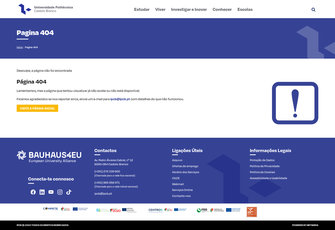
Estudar (141, 9)
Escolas (245, 9)
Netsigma (312, 225)
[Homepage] (65, 208)
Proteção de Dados (262, 160)
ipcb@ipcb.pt (120, 99)
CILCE (176, 178)
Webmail (178, 184)
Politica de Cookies (262, 172)
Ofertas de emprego (185, 166)
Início (20, 47)
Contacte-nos (181, 196)
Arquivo (177, 160)
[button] (313, 9)
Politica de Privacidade (265, 166)
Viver (160, 9)
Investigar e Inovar (189, 9)
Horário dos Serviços (185, 172)
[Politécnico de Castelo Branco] (51, 160)
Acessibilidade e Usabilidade (268, 178)
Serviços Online (182, 190)
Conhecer (222, 9)
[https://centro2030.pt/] (167, 209)
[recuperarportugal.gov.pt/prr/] (218, 209)
